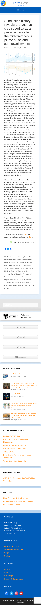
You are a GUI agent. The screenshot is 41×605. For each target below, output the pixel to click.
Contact (7, 556)
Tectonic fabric (18, 265)
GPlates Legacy (20, 357)
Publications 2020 (10, 262)
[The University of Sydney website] (10, 318)
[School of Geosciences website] (25, 318)
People (7, 553)
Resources (8, 265)
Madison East (9, 271)
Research (28, 262)
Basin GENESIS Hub (11, 436)
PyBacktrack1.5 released (19, 374)
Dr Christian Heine (13, 268)
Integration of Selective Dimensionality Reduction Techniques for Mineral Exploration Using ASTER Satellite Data (18, 277)
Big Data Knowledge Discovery (15, 445)
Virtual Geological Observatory (15, 461)
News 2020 (28, 257)
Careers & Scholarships (13, 579)
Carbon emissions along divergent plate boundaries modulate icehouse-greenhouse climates (24, 405)
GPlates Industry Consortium (14, 449)
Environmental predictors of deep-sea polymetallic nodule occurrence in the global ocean (19, 285)
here (25, 234)
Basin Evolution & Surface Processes (18, 501)
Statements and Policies (13, 550)
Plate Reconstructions (24, 260)
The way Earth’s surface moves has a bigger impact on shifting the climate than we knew (23, 415)
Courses (7, 573)
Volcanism (27, 265)
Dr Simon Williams (26, 268)
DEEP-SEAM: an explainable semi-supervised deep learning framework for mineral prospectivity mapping (24, 385)
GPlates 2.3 (21, 347)
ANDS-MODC (8, 452)
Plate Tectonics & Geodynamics (15, 498)
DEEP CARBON (16, 394)
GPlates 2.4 (21, 337)
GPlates (20, 257)
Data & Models (12, 257)
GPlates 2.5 (21, 327)
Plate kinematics (10, 260)
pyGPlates (20, 262)
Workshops (8, 576)
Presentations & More (11, 505)
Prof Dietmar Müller (21, 271)
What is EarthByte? (11, 546)
